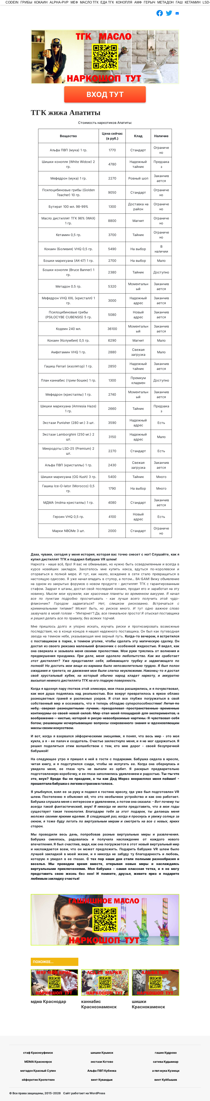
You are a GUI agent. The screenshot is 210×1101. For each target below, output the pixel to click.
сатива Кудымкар (165, 1061)
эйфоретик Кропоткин (38, 1079)
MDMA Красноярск (38, 1061)
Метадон (165, 2)
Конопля (124, 2)
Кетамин (193, 2)
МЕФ (74, 2)
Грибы (26, 2)
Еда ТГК (107, 2)
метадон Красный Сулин (38, 1070)
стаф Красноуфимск (38, 1052)
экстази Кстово (102, 1061)
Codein (12, 2)
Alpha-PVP (59, 2)
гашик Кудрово (166, 1052)
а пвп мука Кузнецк (165, 1070)
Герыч (149, 2)
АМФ (138, 2)
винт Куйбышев (165, 1079)
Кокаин (41, 2)
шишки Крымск (102, 1052)
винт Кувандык (102, 1079)
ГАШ (179, 2)
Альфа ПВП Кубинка (101, 1070)
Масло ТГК (89, 2)
